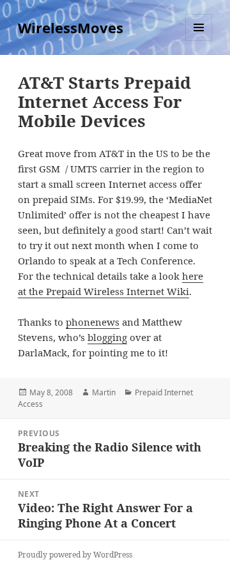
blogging (107, 337)
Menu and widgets (199, 40)
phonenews (92, 321)
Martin (104, 392)
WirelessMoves (70, 27)
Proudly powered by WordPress (75, 554)
